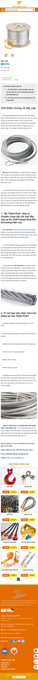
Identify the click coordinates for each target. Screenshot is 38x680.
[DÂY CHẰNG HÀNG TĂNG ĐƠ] (10, 559)
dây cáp (23, 232)
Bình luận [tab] (16, 79)
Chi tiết (13, 492)
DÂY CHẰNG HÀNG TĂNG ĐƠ (10, 570)
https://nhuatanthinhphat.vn (15, 458)
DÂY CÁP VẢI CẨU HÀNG (28, 542)
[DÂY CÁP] (6, 55)
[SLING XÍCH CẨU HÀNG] (10, 531)
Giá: (2, 67)
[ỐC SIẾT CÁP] (28, 476)
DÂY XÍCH (9, 514)
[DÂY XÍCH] (10, 504)
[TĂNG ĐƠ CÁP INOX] (28, 559)
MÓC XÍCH (10, 486)
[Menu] (2, 10)
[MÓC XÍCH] (10, 476)
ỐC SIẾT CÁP (28, 486)
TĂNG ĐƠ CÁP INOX (28, 570)
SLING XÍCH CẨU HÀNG (9, 542)
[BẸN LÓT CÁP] (28, 504)
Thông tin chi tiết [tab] (6, 79)
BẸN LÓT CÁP (28, 514)
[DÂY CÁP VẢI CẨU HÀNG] (28, 531)
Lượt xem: (3, 70)
